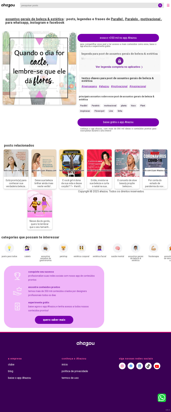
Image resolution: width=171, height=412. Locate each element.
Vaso (133, 106)
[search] (160, 5)
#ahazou (104, 86)
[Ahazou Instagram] (122, 366)
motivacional (150, 19)
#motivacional (119, 86)
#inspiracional (137, 86)
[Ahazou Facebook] (131, 366)
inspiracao (85, 111)
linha (120, 111)
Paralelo (132, 19)
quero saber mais (54, 319)
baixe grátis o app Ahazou (118, 122)
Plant (142, 106)
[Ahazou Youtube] (157, 366)
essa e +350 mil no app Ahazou (118, 37)
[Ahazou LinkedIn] (139, 366)
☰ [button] (168, 5)
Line (111, 111)
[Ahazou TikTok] (148, 366)
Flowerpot (99, 111)
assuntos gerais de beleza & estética (34, 19)
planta (123, 106)
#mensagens (89, 86)
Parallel (117, 19)
